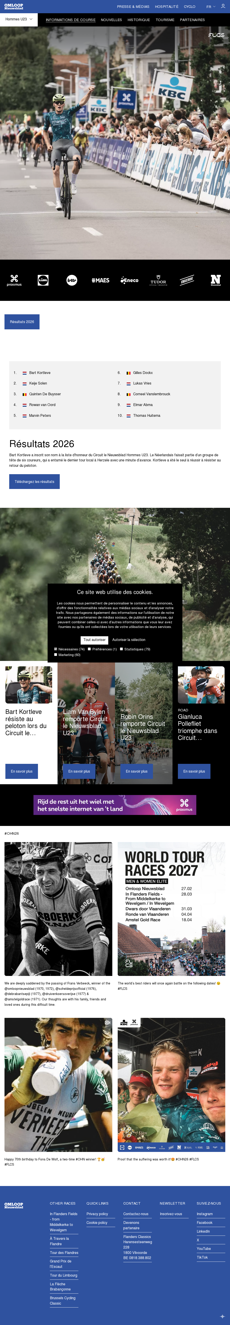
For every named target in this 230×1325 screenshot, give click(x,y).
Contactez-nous (135, 1214)
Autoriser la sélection (128, 640)
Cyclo (190, 7)
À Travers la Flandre (59, 1241)
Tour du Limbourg (63, 1275)
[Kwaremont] (187, 280)
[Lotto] (72, 280)
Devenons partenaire (131, 1225)
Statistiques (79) (137, 649)
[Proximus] (14, 280)
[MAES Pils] (100, 280)
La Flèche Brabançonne (60, 1287)
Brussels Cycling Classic (62, 1301)
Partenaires (192, 20)
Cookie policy (96, 1223)
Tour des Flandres (64, 1253)
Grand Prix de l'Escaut (60, 1264)
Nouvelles (111, 20)
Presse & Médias (133, 7)
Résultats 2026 (22, 322)
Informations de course (71, 20)
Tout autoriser (94, 640)
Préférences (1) (104, 649)
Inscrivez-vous (171, 1214)
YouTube (204, 1249)
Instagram (205, 1214)
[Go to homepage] (13, 6)
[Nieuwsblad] (216, 280)
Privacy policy (97, 1214)
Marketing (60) (69, 655)
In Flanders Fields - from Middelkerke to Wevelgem (63, 1222)
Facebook (204, 1223)
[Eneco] (129, 280)
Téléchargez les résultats (34, 482)
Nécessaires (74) (71, 649)
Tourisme (165, 20)
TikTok (202, 1258)
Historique (139, 20)
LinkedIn (203, 1232)
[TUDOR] (158, 280)
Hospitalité (167, 7)
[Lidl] (43, 280)
